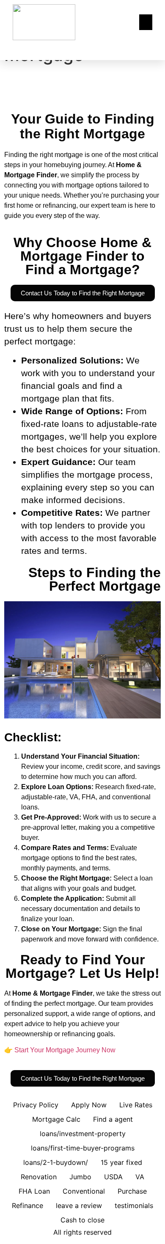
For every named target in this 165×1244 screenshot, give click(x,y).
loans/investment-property (83, 1133)
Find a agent (113, 1119)
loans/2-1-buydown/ (55, 1162)
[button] (146, 22)
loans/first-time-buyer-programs (83, 1148)
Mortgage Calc (56, 1119)
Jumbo (80, 1176)
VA (139, 1176)
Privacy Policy (35, 1105)
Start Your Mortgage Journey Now (65, 1050)
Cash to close (82, 1220)
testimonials (134, 1205)
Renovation (39, 1176)
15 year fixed (121, 1162)
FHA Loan (34, 1191)
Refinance (27, 1205)
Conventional (84, 1191)
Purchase (132, 1191)
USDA (113, 1176)
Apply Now (89, 1105)
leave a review (79, 1205)
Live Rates (135, 1105)
